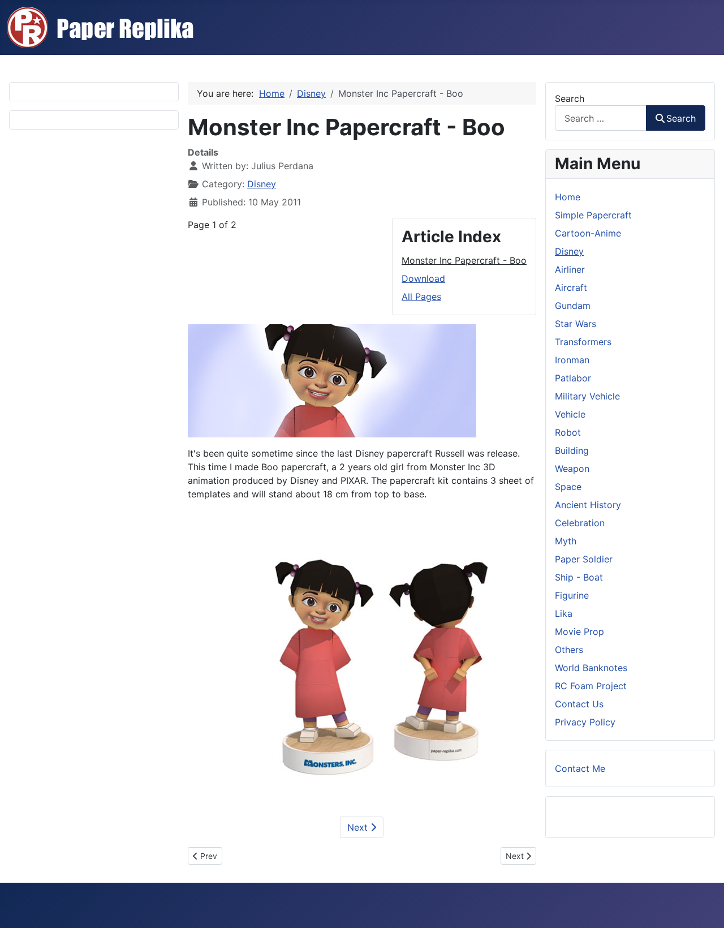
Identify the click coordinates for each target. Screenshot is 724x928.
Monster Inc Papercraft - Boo (464, 260)
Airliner (570, 269)
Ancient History (588, 504)
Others (569, 649)
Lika (563, 613)
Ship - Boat (579, 577)
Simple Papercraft (593, 215)
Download (423, 278)
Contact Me (580, 768)
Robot (568, 432)
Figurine (572, 595)
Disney (261, 184)
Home (567, 197)
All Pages (421, 296)
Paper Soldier (584, 559)
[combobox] (601, 118)
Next (358, 827)
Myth (565, 541)
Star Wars (575, 323)
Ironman (572, 360)
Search (569, 98)
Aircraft (571, 287)
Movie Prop (579, 631)
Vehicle (570, 414)
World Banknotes (591, 667)
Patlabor (573, 378)
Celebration (580, 523)
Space (568, 486)
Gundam (573, 305)
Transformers (583, 341)
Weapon (572, 468)
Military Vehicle (587, 396)
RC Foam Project (591, 685)
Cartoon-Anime (588, 233)
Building (572, 450)
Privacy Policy (585, 722)
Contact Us (579, 704)
